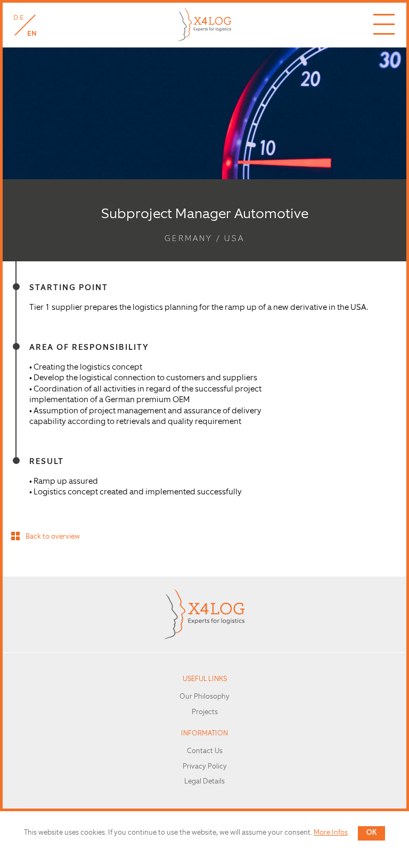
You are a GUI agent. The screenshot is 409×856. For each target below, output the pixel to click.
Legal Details (204, 781)
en (32, 33)
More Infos (331, 832)
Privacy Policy (205, 766)
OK (371, 832)
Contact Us (205, 751)
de (18, 17)
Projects (205, 712)
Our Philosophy (204, 696)
